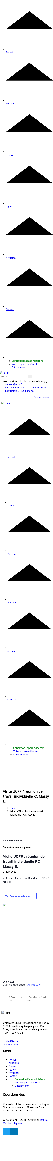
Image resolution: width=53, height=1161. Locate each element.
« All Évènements (12, 840)
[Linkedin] (14, 1131)
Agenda (13, 1069)
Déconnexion (19, 367)
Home (12, 808)
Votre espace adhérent (24, 364)
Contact (13, 1076)
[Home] (5, 403)
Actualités (14, 1072)
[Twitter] (6, 1131)
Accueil (12, 1059)
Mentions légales (12, 1123)
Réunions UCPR (33, 984)
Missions (14, 1063)
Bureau (13, 1066)
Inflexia (44, 1119)
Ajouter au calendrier (20, 895)
